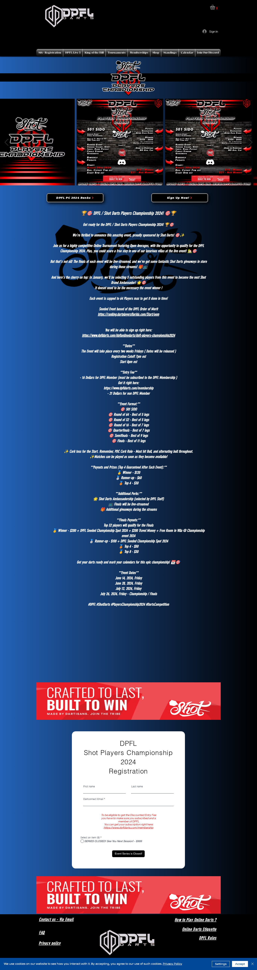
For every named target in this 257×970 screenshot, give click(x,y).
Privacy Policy (172, 963)
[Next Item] (250, 142)
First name (89, 786)
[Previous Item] (6, 142)
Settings (221, 964)
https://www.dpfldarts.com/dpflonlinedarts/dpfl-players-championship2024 (128, 335)
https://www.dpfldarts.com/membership (128, 827)
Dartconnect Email (93, 799)
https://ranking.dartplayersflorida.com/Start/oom (128, 314)
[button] (215, 7)
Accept (240, 964)
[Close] (252, 964)
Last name (137, 786)
